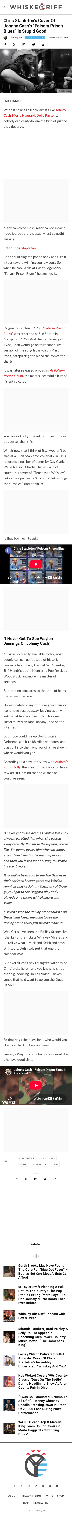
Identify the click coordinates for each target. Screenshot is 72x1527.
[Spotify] (43, 1486)
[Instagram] (28, 1486)
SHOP (60, 1495)
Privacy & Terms (31, 1495)
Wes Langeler (15, 37)
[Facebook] (15, 1486)
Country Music (48, 1158)
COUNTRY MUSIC (35, 37)
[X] (21, 1486)
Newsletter (41, 1502)
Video (55, 1164)
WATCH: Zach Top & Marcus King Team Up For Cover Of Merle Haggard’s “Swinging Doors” (40, 1428)
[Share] (5, 44)
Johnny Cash (40, 1164)
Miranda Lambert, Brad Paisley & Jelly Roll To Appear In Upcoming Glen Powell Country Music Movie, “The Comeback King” (43, 1337)
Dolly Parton (46, 115)
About (12, 1495)
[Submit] (33, 44)
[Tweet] (14, 44)
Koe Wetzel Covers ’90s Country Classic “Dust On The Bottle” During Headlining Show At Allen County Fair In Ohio (43, 1381)
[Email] (43, 44)
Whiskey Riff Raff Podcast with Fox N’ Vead (41, 1316)
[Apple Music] (50, 1486)
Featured (23, 1164)
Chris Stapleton (26, 1158)
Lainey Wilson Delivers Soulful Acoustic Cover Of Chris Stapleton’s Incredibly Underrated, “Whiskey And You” (42, 1360)
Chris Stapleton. (24, 248)
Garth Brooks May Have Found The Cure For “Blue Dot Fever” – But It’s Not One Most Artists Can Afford (43, 1271)
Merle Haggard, (24, 115)
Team (26, 1502)
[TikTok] (36, 1486)
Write (49, 1495)
